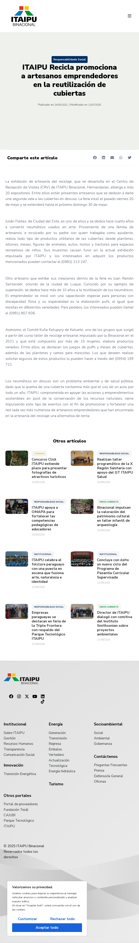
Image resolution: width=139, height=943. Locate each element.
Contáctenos (106, 756)
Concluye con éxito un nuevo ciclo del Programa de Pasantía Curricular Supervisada (113, 569)
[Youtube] (34, 696)
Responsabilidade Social (69, 59)
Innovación (13, 765)
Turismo (39, 453)
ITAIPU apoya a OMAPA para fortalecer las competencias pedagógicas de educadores (45, 518)
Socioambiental (108, 724)
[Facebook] (11, 696)
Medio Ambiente (109, 501)
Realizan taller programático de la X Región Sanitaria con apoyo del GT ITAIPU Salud (115, 468)
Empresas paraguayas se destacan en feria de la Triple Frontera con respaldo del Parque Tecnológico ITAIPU (49, 625)
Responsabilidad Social (114, 453)
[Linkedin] (42, 696)
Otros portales (17, 795)
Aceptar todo (47, 927)
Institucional (43, 554)
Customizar (27, 918)
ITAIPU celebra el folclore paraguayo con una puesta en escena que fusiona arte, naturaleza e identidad (48, 571)
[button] (130, 16)
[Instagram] (19, 696)
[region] (47, 908)
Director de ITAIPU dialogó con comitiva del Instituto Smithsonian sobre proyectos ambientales (114, 623)
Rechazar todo (62, 918)
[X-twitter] (27, 696)
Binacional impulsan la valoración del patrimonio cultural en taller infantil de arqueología (114, 516)
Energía (56, 724)
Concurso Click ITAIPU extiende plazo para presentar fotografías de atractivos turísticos (49, 468)
